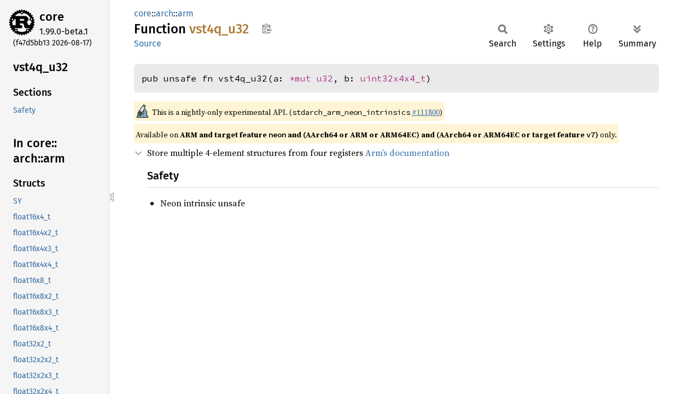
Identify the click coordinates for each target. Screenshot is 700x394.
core (51, 16)
